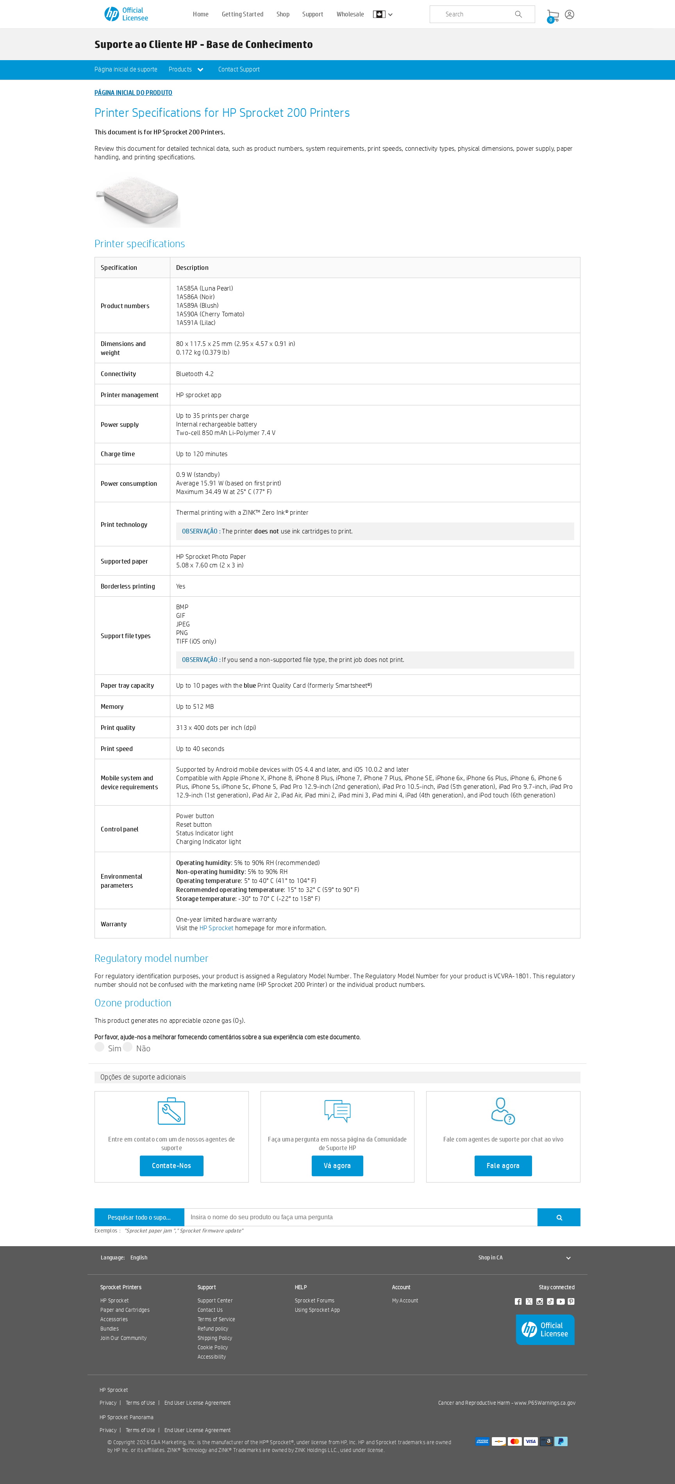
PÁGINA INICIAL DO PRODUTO (134, 92)
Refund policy (213, 1328)
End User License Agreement (197, 1402)
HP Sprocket (217, 928)
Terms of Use (140, 1402)
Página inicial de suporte (126, 69)
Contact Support (239, 69)
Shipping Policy (215, 1337)
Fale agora (503, 1165)
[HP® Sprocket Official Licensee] (126, 14)
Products (181, 69)
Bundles (109, 1328)
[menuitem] (126, 70)
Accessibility (212, 1356)
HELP (301, 1287)
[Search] (559, 1217)
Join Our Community (123, 1337)
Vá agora (337, 1165)
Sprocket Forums (315, 1300)
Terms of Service (217, 1319)
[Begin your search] (518, 14)
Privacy (108, 1402)
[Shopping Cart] (553, 16)
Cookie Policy (213, 1347)
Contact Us (210, 1309)
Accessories (114, 1319)
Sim (114, 1048)
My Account (405, 1300)
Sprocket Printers (120, 1287)
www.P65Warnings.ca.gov (544, 1402)
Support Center (215, 1300)
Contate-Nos (171, 1165)
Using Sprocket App (317, 1309)
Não (143, 1048)
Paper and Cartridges (125, 1309)
